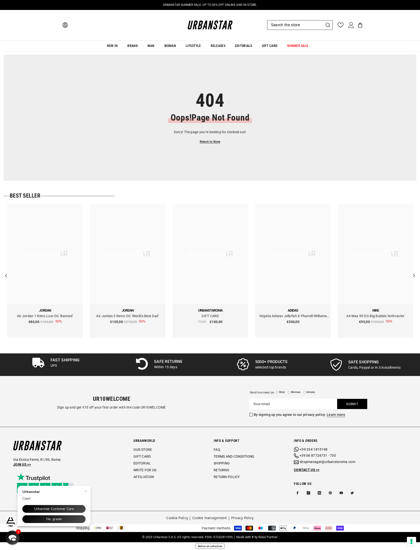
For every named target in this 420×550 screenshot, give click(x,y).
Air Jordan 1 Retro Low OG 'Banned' (45, 316)
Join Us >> (22, 464)
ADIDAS (293, 310)
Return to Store (210, 141)
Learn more (336, 415)
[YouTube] (341, 493)
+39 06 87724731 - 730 (317, 455)
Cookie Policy (177, 517)
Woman (295, 392)
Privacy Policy (242, 517)
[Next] (413, 270)
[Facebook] (297, 493)
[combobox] (295, 25)
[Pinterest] (330, 493)
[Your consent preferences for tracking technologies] (411, 541)
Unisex (310, 392)
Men (282, 392)
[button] (12, 538)
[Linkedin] (319, 493)
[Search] (300, 25)
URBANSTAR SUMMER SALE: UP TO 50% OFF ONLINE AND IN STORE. (210, 5)
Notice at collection (210, 546)
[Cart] (360, 25)
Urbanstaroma (210, 310)
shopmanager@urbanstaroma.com (327, 462)
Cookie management (209, 517)
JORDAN (45, 310)
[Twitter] (352, 493)
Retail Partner (268, 537)
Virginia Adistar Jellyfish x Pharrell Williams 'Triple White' (293, 316)
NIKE (375, 310)
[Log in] (351, 25)
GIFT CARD (210, 316)
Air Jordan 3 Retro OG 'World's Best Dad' (127, 316)
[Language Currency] (65, 25)
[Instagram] (308, 493)
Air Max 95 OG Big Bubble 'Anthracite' (375, 316)
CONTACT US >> (307, 470)
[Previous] (6, 270)
